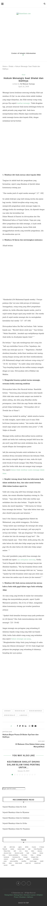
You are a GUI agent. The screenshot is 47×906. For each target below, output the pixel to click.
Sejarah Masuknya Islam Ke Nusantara (16, 829)
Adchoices (30, 897)
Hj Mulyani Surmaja (27, 84)
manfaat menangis (23, 103)
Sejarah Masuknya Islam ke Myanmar (16, 812)
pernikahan (35, 859)
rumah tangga (33, 861)
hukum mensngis (35, 711)
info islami (24, 855)
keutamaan (6, 857)
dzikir (32, 851)
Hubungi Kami (18, 895)
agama (20, 847)
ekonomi (40, 851)
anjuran (7, 711)
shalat (10, 863)
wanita (12, 865)
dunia (26, 851)
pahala (28, 859)
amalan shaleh (21, 849)
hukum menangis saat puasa (21, 639)
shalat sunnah (18, 863)
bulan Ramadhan (38, 849)
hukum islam (20, 711)
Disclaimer (22, 897)
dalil (15, 851)
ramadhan (23, 861)
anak (29, 849)
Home (5, 66)
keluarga (39, 855)
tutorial (5, 865)
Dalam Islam (7, 851)
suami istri (28, 863)
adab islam (12, 847)
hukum (34, 853)
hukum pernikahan (13, 855)
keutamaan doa (16, 857)
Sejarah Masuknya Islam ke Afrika (15, 823)
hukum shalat (9, 715)
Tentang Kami (8, 895)
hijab (28, 853)
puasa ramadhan (14, 861)
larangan (23, 715)
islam (32, 855)
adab (5, 847)
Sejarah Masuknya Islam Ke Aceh (14, 807)
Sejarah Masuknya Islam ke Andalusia (16, 818)
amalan (12, 849)
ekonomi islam (7, 853)
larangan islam (34, 857)
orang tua (20, 859)
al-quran (34, 847)
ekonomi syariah (19, 853)
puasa (5, 861)
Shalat (11, 66)
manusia (6, 859)
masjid (13, 859)
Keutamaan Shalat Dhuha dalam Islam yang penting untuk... (23, 765)
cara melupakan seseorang (26, 560)
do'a (20, 851)
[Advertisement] (23, 33)
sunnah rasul (37, 863)
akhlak (26, 847)
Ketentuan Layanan (30, 895)
